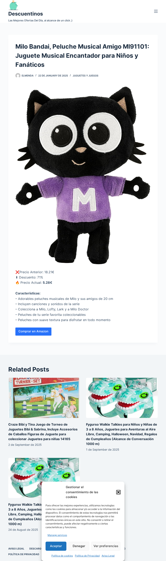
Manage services (57, 535)
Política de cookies (62, 555)
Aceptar (56, 546)
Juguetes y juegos (85, 75)
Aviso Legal (108, 555)
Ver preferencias (106, 546)
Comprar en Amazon (33, 331)
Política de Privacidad (87, 555)
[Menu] (156, 11)
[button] (118, 492)
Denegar (79, 546)
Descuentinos (25, 14)
